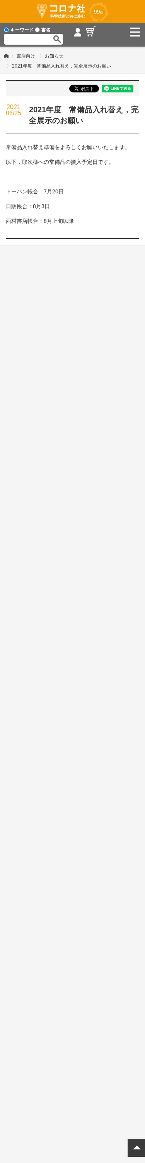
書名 (46, 30)
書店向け (26, 56)
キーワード (22, 30)
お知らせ (54, 56)
